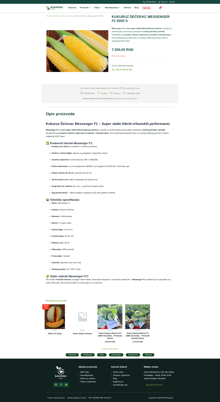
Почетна (49, 16)
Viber (102, 355)
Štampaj (148, 355)
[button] (85, 7)
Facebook (72, 355)
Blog (136, 8)
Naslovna (72, 8)
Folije (96, 8)
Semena (127, 8)
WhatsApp (87, 355)
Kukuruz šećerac (68, 16)
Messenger (116, 355)
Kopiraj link (133, 355)
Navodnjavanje (111, 8)
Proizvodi (84, 8)
